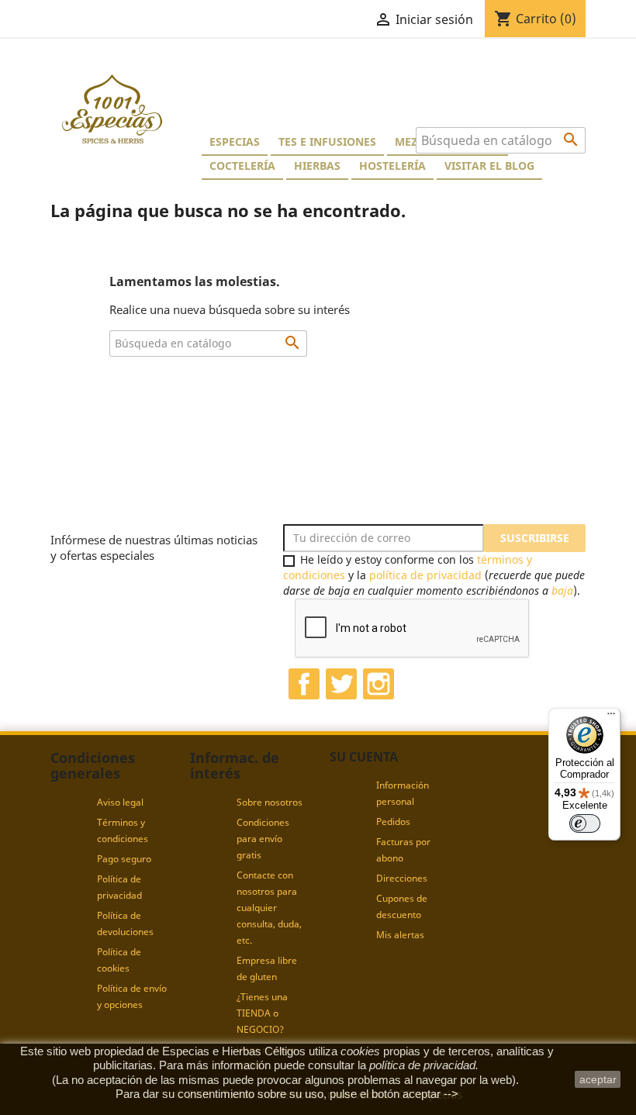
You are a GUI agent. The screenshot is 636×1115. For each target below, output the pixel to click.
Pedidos (393, 821)
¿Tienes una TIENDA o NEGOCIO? (262, 1013)
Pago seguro (124, 858)
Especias (234, 141)
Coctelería (242, 165)
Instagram (378, 683)
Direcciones (401, 878)
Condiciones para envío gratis (263, 838)
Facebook (304, 683)
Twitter (341, 683)
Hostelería (392, 165)
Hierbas (317, 165)
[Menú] (611, 717)
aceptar (598, 1079)
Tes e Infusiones (327, 141)
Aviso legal (120, 802)
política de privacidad (425, 575)
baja (562, 590)
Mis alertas (400, 934)
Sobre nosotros (269, 802)
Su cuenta (364, 756)
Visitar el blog (489, 165)
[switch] (584, 823)
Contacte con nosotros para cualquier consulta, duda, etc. (269, 907)
